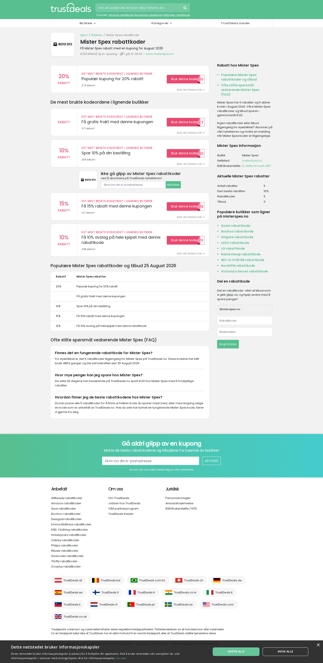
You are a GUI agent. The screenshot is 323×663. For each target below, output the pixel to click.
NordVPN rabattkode (238, 265)
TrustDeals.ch (193, 580)
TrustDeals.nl (108, 604)
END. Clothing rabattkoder (69, 530)
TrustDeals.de (232, 580)
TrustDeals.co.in (185, 592)
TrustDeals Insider (235, 23)
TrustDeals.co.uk (75, 616)
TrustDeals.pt (145, 604)
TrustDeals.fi (110, 592)
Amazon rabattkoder (66, 503)
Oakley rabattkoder (65, 540)
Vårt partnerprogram (123, 508)
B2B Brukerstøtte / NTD (181, 508)
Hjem (84, 35)
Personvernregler (178, 498)
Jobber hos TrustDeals (124, 503)
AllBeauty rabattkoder (66, 498)
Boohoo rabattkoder (66, 514)
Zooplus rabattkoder (66, 566)
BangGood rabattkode (148, 15)
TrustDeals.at (73, 580)
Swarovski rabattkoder (67, 556)
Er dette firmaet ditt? (256, 166)
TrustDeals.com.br (152, 580)
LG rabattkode (233, 248)
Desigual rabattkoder (66, 519)
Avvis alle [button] (285, 651)
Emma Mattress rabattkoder (71, 524)
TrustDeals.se (183, 604)
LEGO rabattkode (235, 243)
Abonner (173, 185)
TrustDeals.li (72, 604)
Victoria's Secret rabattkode (244, 271)
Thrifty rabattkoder (64, 561)
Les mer (121, 658)
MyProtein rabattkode (176, 15)
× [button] (318, 645)
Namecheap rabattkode (241, 254)
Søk (185, 8)
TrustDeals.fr (146, 592)
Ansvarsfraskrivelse (179, 503)
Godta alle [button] (236, 651)
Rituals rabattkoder (64, 551)
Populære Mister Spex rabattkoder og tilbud (239, 77)
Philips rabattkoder (64, 545)
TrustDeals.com (223, 604)
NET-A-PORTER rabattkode (242, 260)
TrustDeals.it (223, 592)
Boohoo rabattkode (237, 231)
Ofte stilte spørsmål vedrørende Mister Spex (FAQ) (240, 90)
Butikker (96, 35)
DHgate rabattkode (237, 237)
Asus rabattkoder (63, 508)
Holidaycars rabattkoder (68, 535)
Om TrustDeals (118, 498)
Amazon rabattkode (121, 15)
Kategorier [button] (160, 23)
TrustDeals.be (110, 580)
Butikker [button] (86, 23)
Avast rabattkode (235, 225)
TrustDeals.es (73, 592)
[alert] (161, 651)
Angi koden (228, 344)
